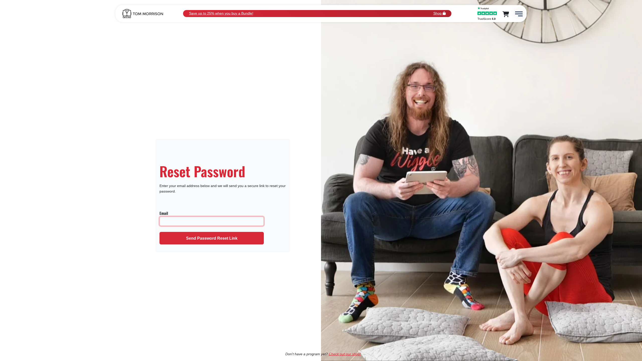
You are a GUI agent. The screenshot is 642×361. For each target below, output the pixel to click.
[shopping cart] (506, 15)
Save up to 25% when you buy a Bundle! (221, 13)
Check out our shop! (345, 354)
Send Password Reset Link (211, 238)
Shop (438, 13)
